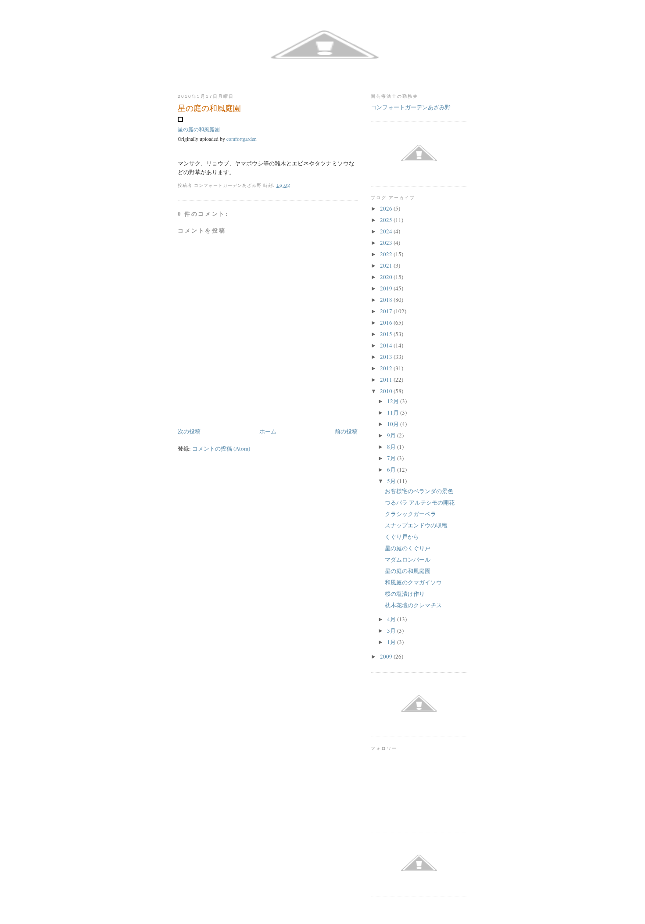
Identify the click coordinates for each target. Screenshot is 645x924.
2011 (387, 379)
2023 (387, 243)
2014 (387, 345)
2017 (387, 311)
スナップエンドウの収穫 (416, 525)
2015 (387, 334)
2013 (387, 357)
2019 (387, 288)
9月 (392, 435)
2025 (387, 220)
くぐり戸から (402, 537)
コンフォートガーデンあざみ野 (411, 107)
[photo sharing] (180, 120)
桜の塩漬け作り (405, 594)
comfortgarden (241, 139)
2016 (387, 322)
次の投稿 (189, 431)
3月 (392, 630)
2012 (387, 368)
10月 (393, 424)
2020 (387, 277)
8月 (392, 447)
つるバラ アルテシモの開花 (420, 502)
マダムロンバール (407, 559)
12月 (393, 401)
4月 (392, 619)
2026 (387, 208)
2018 (387, 300)
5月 (392, 481)
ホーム (267, 431)
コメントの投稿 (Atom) (221, 448)
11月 (393, 412)
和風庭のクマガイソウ (413, 582)
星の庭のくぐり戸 (407, 548)
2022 (387, 254)
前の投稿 (346, 431)
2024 (387, 231)
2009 (387, 656)
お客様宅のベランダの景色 (419, 491)
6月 (392, 469)
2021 (387, 265)
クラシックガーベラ (410, 514)
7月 (392, 458)
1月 (392, 642)
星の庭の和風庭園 (199, 129)
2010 (387, 391)
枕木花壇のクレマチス (413, 605)
